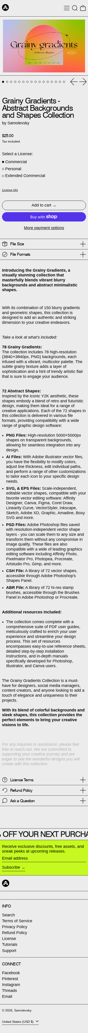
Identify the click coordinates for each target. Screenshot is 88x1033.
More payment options (44, 228)
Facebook (11, 973)
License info (10, 190)
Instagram (11, 984)
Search (8, 915)
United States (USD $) (18, 1021)
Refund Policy (14, 932)
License (9, 938)
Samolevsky (22, 1010)
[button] (75, 8)
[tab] (3, 82)
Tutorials (9, 944)
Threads (9, 990)
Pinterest (10, 978)
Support (9, 950)
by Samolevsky (15, 123)
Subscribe (11, 867)
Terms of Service (17, 921)
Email (7, 996)
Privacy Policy (14, 927)
